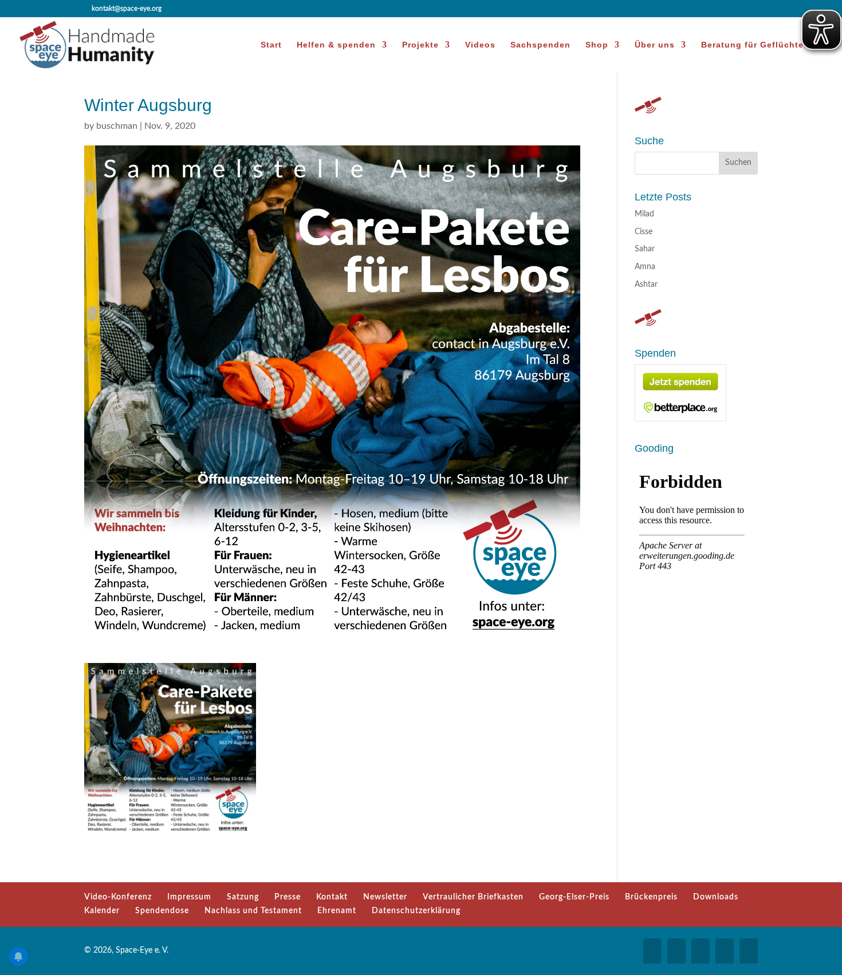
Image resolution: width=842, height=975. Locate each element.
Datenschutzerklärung (416, 911)
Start (271, 45)
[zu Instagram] (676, 951)
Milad (644, 214)
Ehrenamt (336, 911)
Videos (480, 45)
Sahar (645, 249)
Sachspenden (540, 45)
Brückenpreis (651, 897)
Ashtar (646, 285)
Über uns (655, 45)
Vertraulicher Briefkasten (473, 897)
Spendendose (162, 911)
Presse (287, 897)
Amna (645, 267)
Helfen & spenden (336, 45)
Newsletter (385, 897)
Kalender (102, 911)
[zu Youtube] (700, 951)
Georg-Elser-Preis (574, 897)
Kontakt (332, 897)
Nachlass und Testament (253, 911)
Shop (596, 45)
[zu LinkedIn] (724, 951)
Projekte (420, 45)
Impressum (189, 897)
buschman (116, 126)
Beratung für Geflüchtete (756, 45)
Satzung (243, 897)
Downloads (715, 897)
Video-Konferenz (118, 897)
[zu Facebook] (652, 951)
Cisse (643, 232)
